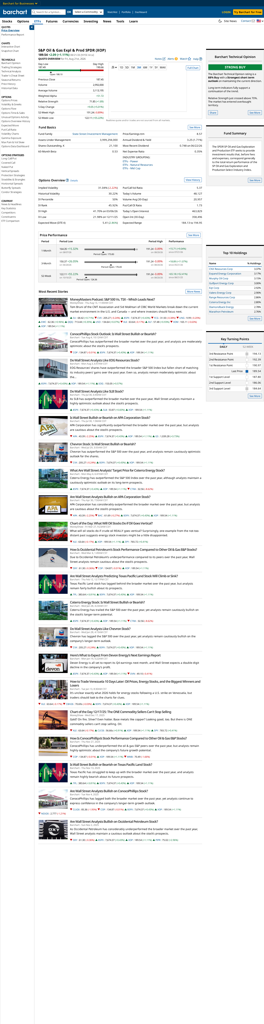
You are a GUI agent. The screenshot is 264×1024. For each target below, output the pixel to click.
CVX (99, 318)
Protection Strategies (13, 175)
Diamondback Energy (221, 307)
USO (98, 322)
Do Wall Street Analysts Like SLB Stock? (96, 391)
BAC (100, 515)
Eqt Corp (214, 288)
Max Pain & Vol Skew (12, 142)
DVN (132, 673)
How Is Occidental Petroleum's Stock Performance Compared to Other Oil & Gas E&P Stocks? (133, 550)
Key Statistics (8, 208)
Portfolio (126, 12)
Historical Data (9, 88)
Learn (133, 21)
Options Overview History (15, 121)
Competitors (8, 212)
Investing (91, 21)
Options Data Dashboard (15, 146)
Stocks (7, 21)
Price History (8, 84)
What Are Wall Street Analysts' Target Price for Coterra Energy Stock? (117, 470)
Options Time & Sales (13, 113)
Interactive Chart (10, 46)
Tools (120, 21)
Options (23, 21)
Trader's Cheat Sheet (12, 75)
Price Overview (10, 30)
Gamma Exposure (11, 138)
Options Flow (8, 108)
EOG (101, 383)
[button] (260, 21)
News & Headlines (11, 204)
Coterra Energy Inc (220, 302)
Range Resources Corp (222, 297)
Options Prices (9, 100)
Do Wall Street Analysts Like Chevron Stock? (100, 629)
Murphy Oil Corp (218, 278)
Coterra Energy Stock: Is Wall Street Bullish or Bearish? (107, 602)
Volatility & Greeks (11, 104)
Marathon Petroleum (221, 311)
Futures (52, 21)
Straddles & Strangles (13, 179)
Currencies (71, 21)
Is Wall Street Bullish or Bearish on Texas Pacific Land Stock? (111, 765)
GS (156, 436)
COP (75, 352)
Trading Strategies (11, 67)
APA (75, 436)
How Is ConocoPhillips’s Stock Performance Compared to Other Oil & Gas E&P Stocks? (128, 738)
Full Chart (192, 68)
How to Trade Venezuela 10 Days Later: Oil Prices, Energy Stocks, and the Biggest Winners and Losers (135, 683)
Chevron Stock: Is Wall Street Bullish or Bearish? (103, 444)
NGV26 (45, 813)
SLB (105, 409)
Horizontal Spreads (12, 183)
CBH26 (69, 704)
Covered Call (8, 162)
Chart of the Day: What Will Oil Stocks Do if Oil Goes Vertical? (111, 523)
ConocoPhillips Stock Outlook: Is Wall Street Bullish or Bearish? (113, 334)
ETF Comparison (10, 221)
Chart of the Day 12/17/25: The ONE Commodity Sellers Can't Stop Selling (120, 712)
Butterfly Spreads (11, 188)
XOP (43, 326)
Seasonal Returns (11, 80)
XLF (150, 322)
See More (194, 127)
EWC (43, 322)
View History (193, 180)
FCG (156, 318)
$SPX (126, 318)
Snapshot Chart (10, 51)
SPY (127, 541)
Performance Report (12, 34)
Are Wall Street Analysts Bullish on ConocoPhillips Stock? (109, 791)
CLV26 (76, 809)
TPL (75, 594)
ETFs (37, 21)
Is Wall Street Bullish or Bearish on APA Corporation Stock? (110, 418)
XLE (125, 322)
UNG (182, 318)
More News (193, 291)
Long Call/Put (8, 158)
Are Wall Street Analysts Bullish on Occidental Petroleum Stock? (114, 821)
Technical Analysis (11, 71)
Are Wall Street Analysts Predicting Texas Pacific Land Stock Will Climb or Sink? (124, 576)
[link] (197, 59)
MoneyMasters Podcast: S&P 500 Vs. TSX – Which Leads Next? (112, 299)
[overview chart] (155, 93)
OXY (75, 568)
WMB (130, 756)
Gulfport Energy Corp (221, 283)
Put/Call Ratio (8, 129)
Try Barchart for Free (247, 12)
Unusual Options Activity (15, 117)
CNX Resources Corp (221, 269)
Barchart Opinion (10, 63)
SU (74, 318)
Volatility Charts (10, 133)
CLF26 (101, 730)
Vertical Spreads (10, 171)
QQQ (70, 322)
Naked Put (7, 167)
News (107, 21)
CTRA (133, 489)
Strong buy (235, 67)
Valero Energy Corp (220, 292)
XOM (175, 322)
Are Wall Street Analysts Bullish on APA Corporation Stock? (110, 497)
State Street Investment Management (95, 134)
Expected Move (10, 125)
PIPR (158, 840)
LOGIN (226, 12)
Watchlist (112, 12)
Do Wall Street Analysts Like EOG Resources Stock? (104, 360)
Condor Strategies (11, 192)
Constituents (8, 216)
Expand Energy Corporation (225, 273)
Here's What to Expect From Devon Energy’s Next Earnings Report (115, 655)
